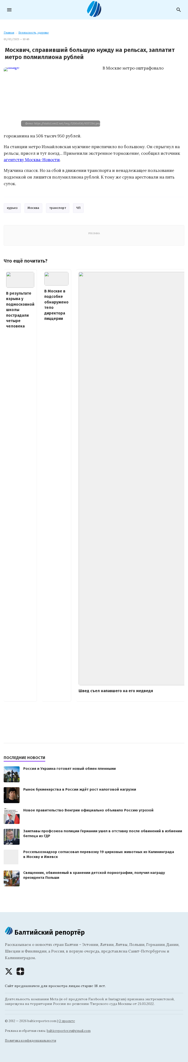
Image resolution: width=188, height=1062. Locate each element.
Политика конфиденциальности (30, 1040)
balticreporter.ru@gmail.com (69, 1031)
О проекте (67, 1021)
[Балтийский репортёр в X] (9, 971)
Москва (33, 208)
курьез (12, 208)
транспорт (57, 208)
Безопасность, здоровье (33, 32)
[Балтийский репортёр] (94, 15)
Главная (9, 32)
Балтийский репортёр (49, 932)
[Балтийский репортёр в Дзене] (20, 971)
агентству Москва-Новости (32, 159)
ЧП (78, 208)
